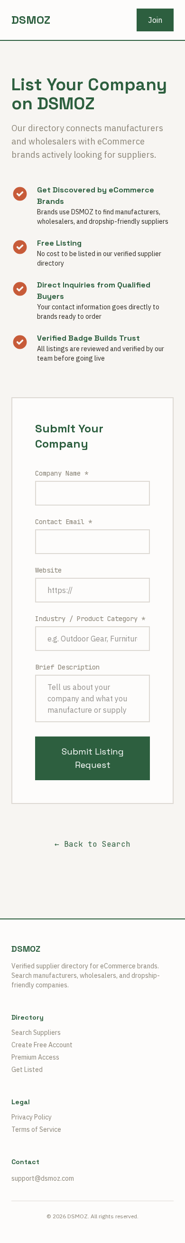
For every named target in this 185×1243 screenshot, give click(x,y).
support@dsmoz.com (42, 1178)
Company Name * (61, 473)
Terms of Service (36, 1129)
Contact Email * (63, 521)
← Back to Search (92, 844)
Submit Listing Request (93, 758)
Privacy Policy (31, 1117)
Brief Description (67, 667)
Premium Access (35, 1057)
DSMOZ (30, 19)
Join (155, 20)
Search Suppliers (36, 1032)
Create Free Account (42, 1045)
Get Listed (27, 1069)
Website (48, 570)
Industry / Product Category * (90, 618)
